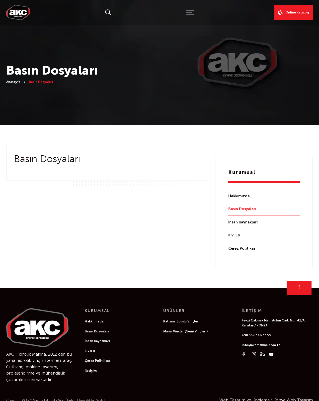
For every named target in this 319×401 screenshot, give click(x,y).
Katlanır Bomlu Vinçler (180, 321)
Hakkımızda (239, 196)
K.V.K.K (234, 235)
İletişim (91, 371)
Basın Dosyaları (242, 209)
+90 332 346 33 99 (256, 335)
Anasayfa (13, 82)
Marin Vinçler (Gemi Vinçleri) (185, 331)
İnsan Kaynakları (243, 222)
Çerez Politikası (242, 248)
